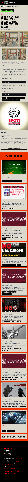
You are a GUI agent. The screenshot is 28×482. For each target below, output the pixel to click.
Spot (2, 14)
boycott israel (6, 208)
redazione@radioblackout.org (10, 468)
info (15, 264)
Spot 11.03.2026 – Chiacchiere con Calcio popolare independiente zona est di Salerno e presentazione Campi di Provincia (14, 403)
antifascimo (5, 348)
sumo (12, 99)
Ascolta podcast (8, 10)
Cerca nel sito (7, 475)
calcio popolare (16, 98)
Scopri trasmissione (14, 148)
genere (4, 379)
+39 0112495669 (19, 458)
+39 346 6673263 (15, 460)
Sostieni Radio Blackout (9, 473)
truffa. (17, 99)
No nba (19, 264)
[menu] (23, 7)
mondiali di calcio (12, 181)
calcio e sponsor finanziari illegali (12, 429)
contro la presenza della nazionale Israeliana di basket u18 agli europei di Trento (13, 205)
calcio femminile (11, 292)
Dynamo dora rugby (15, 348)
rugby (23, 98)
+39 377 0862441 (14, 461)
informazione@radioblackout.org (11, 471)
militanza (4, 350)
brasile (4, 98)
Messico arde (5, 179)
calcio (8, 98)
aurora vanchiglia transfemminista (11, 237)
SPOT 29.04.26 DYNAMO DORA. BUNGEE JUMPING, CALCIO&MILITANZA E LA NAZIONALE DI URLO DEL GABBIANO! (14, 345)
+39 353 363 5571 (8, 464)
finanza (9, 431)
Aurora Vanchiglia (7, 235)
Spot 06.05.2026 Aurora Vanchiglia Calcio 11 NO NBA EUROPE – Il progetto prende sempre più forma (13, 318)
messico (4, 181)
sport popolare (6, 99)
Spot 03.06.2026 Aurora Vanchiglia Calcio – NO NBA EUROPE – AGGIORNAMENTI (14, 262)
